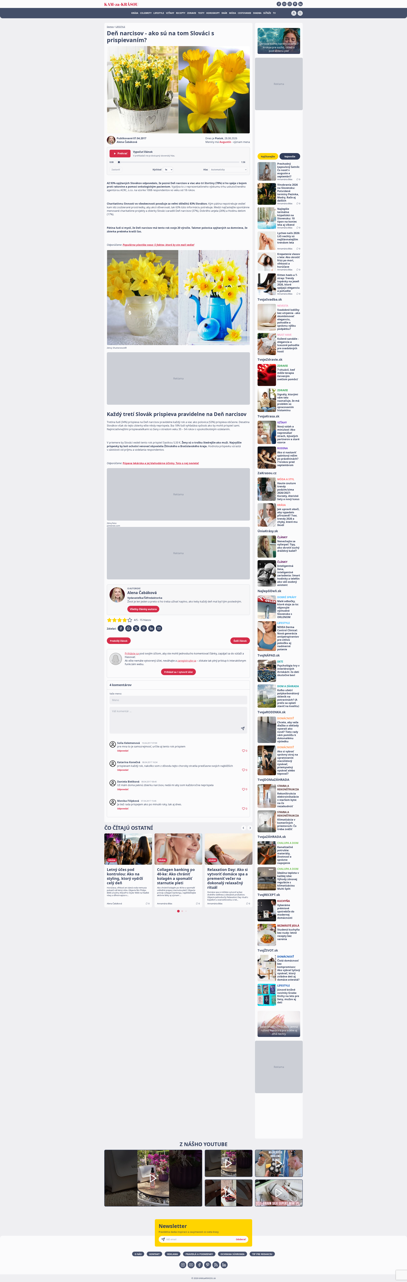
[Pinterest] (295, 4)
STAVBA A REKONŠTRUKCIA (288, 787)
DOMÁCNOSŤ (285, 718)
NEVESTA (282, 305)
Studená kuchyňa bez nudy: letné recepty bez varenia (288, 934)
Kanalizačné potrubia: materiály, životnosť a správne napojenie (285, 855)
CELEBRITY (146, 13)
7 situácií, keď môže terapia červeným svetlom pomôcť (287, 374)
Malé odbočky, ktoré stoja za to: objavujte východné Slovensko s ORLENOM (288, 609)
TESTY (201, 13)
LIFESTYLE (158, 13)
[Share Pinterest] (144, 628)
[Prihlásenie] (293, 13)
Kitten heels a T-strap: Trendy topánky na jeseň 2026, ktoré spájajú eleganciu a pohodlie (288, 282)
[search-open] (300, 13)
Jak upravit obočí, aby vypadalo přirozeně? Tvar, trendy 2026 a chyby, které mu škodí (288, 517)
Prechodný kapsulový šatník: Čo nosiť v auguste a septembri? (288, 170)
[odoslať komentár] (243, 728)
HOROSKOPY (213, 13)
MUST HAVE (284, 335)
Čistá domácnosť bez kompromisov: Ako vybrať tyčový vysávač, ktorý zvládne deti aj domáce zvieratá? (288, 970)
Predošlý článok (119, 640)
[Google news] (215, 1264)
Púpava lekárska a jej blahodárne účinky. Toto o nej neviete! (161, 463)
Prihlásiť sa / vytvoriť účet (178, 672)
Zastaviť (116, 169)
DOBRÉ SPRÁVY (286, 597)
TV (274, 13)
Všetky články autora (143, 609)
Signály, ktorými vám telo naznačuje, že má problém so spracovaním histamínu (288, 402)
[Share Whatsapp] (128, 628)
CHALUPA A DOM (287, 843)
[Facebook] (279, 4)
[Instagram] (289, 4)
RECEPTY (180, 13)
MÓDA (232, 13)
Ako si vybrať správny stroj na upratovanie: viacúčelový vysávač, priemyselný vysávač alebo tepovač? (287, 762)
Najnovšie (289, 156)
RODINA (282, 448)
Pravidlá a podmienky (199, 1254)
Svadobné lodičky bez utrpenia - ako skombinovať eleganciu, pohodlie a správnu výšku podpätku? (288, 319)
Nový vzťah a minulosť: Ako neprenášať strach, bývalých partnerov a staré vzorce (288, 434)
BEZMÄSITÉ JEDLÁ (288, 925)
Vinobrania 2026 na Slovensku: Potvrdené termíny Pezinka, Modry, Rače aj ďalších (288, 192)
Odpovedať (122, 750)
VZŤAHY (170, 13)
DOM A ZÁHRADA (288, 686)
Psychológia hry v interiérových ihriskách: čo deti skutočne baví (288, 670)
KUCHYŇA (283, 901)
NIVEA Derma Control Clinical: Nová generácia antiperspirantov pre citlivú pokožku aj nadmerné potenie (288, 638)
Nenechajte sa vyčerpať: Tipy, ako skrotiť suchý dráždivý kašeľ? (288, 546)
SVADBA (257, 13)
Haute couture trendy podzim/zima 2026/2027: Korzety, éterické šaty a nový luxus (288, 491)
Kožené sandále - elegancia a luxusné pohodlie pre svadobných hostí (288, 345)
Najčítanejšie (268, 156)
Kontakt (154, 1254)
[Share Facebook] (121, 628)
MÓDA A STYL (285, 479)
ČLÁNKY (282, 537)
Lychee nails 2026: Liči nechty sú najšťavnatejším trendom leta (288, 237)
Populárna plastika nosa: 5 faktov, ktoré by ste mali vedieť (158, 245)
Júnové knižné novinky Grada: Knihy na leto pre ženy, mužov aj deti (288, 996)
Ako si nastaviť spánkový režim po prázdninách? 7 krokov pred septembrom (287, 459)
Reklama (172, 1254)
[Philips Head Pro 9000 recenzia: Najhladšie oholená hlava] (278, 1163)
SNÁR (224, 13)
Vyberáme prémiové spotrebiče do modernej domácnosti (285, 911)
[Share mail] (159, 628)
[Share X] (136, 628)
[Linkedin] (300, 4)
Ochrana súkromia (233, 1254)
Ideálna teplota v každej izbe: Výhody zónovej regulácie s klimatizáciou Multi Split (288, 880)
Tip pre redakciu (262, 1254)
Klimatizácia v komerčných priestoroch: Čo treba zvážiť (287, 824)
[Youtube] (284, 4)
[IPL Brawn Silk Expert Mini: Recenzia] (278, 1193)
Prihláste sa (132, 653)
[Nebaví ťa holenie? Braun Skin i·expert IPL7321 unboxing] (228, 1193)
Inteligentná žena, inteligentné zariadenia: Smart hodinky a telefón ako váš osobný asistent (288, 575)
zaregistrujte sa (186, 660)
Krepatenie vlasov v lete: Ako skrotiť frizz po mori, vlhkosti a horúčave (288, 260)
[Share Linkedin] (151, 628)
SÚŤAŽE (267, 13)
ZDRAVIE (191, 13)
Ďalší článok (240, 640)
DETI (280, 661)
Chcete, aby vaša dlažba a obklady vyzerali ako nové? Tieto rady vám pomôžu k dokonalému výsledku (288, 732)
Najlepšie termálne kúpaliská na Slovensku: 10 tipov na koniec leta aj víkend (287, 216)
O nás (138, 1254)
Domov (110, 26)
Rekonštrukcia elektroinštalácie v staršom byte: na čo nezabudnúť (288, 800)
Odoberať (241, 1239)
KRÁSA (134, 13)
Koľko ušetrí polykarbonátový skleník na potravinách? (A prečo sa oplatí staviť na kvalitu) (288, 698)
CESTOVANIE (244, 13)
